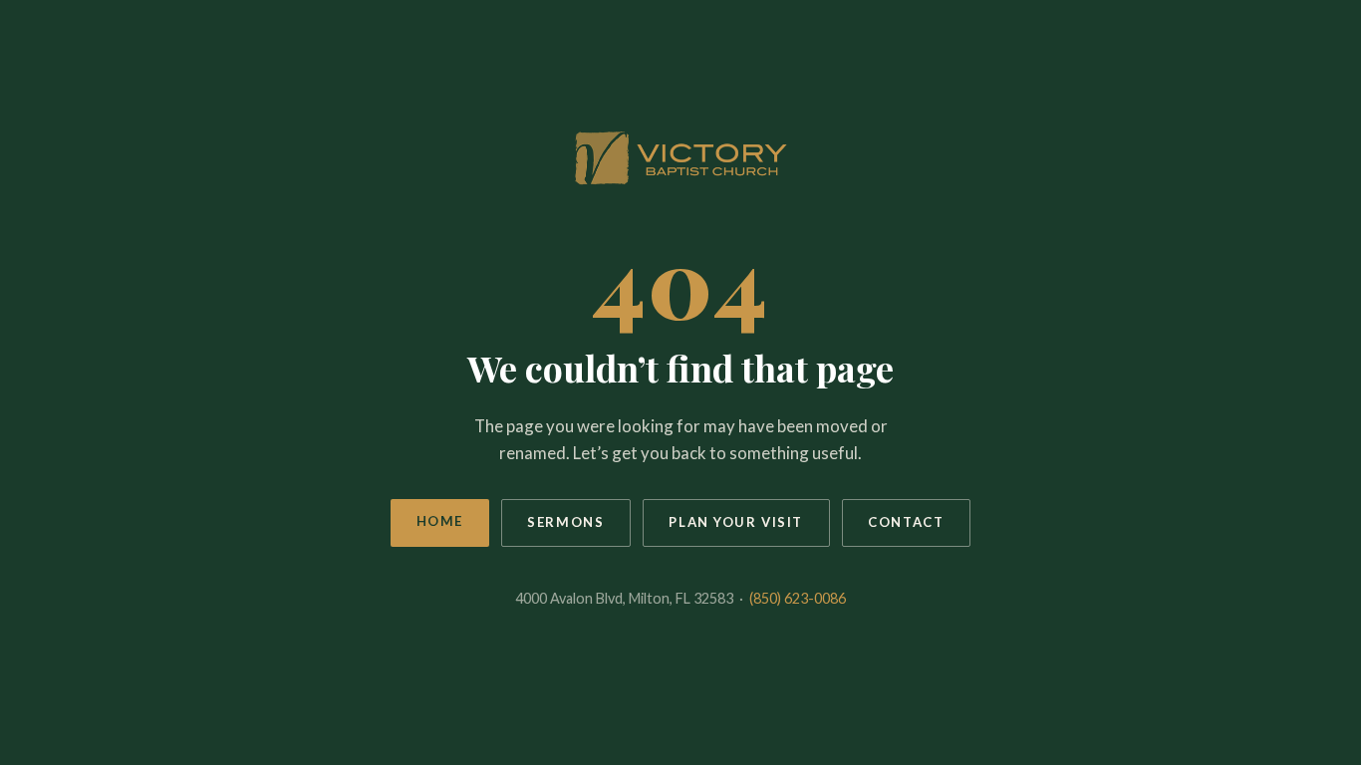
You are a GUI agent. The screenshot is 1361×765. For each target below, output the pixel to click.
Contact (906, 522)
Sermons (565, 522)
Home (439, 521)
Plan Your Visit (736, 522)
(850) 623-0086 (797, 598)
